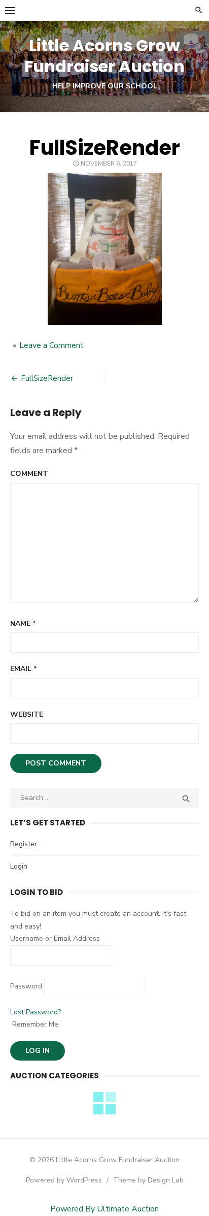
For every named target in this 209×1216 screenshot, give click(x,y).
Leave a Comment (51, 345)
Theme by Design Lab (148, 1180)
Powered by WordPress (64, 1180)
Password (26, 986)
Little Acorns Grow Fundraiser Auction (104, 56)
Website (26, 714)
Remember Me (34, 1024)
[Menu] (10, 10)
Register (23, 844)
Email (23, 669)
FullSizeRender (47, 378)
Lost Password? (35, 1012)
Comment (29, 473)
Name (23, 623)
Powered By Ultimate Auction (104, 1208)
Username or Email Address (55, 938)
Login (18, 866)
